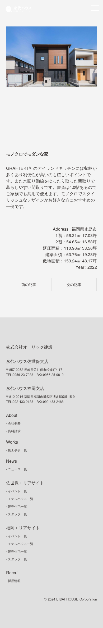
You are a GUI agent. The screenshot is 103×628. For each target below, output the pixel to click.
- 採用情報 (13, 580)
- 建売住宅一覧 (16, 506)
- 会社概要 (13, 423)
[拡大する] (90, 117)
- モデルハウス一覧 (19, 498)
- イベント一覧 (16, 491)
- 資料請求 (13, 431)
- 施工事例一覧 (16, 450)
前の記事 (28, 284)
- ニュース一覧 (16, 469)
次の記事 (74, 284)
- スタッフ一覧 (16, 514)
